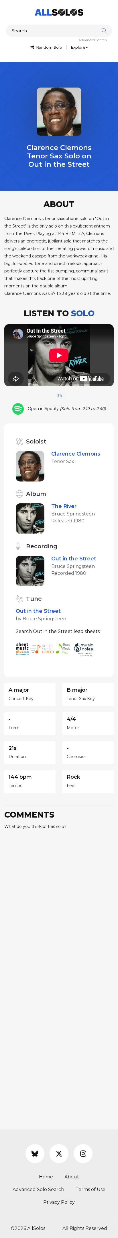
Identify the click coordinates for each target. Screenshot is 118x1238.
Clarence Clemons (75, 454)
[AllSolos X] (59, 1153)
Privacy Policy (59, 1202)
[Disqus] (59, 906)
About (71, 1177)
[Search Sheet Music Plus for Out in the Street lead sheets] (23, 648)
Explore (78, 47)
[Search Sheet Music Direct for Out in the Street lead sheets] (43, 648)
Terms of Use (90, 1189)
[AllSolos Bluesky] (35, 1153)
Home (46, 1177)
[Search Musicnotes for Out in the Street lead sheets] (85, 648)
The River (63, 506)
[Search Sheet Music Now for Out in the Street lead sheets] (65, 648)
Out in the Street (73, 559)
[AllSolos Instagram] (83, 1153)
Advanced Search (92, 40)
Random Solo (48, 47)
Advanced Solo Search (38, 1189)
